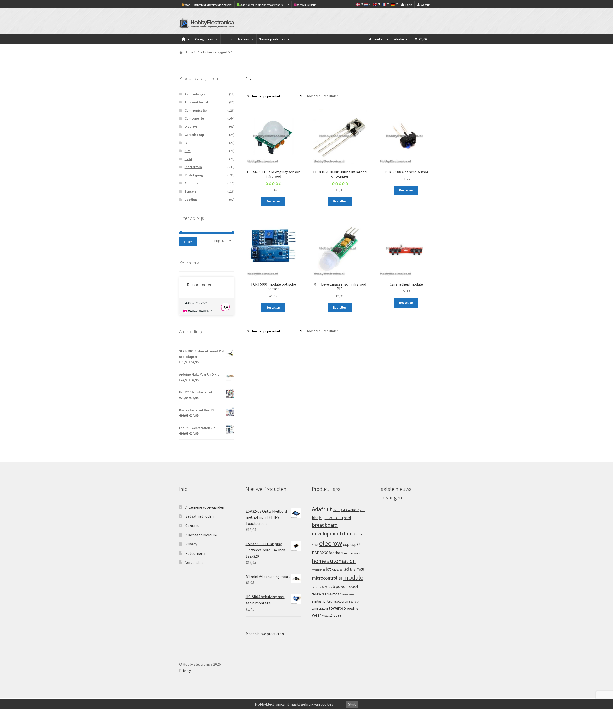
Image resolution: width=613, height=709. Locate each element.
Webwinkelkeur (306, 4)
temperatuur (320, 608)
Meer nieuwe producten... (266, 633)
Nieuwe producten (272, 39)
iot (328, 569)
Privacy (191, 544)
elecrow (330, 543)
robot (352, 586)
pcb (331, 586)
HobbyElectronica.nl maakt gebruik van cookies (294, 704)
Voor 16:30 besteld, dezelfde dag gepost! (208, 4)
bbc (315, 517)
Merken (243, 39)
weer (316, 615)
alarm (336, 510)
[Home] (186, 39)
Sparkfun (354, 601)
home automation (334, 560)
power (341, 586)
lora (352, 569)
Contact (192, 525)
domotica (352, 533)
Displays (191, 126)
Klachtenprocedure (201, 534)
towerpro (337, 608)
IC (186, 143)
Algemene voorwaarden (204, 507)
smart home (347, 594)
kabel (335, 569)
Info (225, 39)
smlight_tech (323, 601)
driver (315, 545)
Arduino (345, 510)
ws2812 (325, 615)
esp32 (355, 544)
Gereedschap (194, 134)
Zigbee (335, 615)
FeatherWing (351, 553)
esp (346, 544)
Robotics (191, 183)
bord (347, 517)
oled (325, 587)
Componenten (195, 118)
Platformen (193, 167)
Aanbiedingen (195, 94)
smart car (333, 594)
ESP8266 (320, 552)
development (326, 533)
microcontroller (327, 578)
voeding (352, 608)
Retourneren (195, 553)
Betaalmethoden (199, 516)
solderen (341, 601)
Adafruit (322, 509)
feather (335, 552)
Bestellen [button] (273, 201)
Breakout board (196, 102)
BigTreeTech (331, 517)
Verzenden (194, 562)
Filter (188, 242)
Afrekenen (401, 39)
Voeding (191, 199)
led (346, 569)
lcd (341, 569)
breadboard (325, 525)
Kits (188, 151)
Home (189, 52)
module (353, 577)
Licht (188, 159)
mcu (360, 569)
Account (426, 4)
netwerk (316, 587)
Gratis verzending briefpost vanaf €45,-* (265, 4)
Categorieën (204, 39)
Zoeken (378, 39)
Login (408, 4)
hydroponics (318, 569)
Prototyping (194, 175)
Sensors (191, 191)
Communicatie (196, 110)
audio (354, 509)
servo (318, 594)
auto (362, 510)
